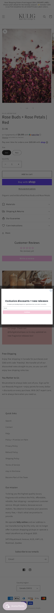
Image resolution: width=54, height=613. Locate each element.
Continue (27, 312)
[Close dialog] (51, 290)
